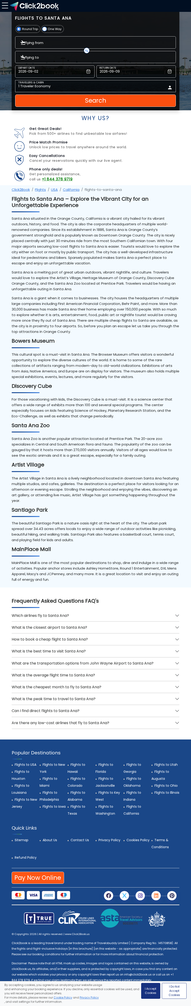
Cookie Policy (63, 997)
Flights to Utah (166, 764)
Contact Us (80, 840)
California (71, 189)
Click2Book (21, 189)
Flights (40, 189)
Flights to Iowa (54, 806)
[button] (4, 5)
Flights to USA (25, 764)
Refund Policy (26, 857)
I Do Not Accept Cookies (174, 991)
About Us (50, 840)
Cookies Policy (138, 840)
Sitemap (21, 840)
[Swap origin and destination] (86, 50)
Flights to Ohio (166, 785)
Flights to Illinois (166, 792)
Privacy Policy (109, 840)
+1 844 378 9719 (57, 179)
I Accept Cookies (150, 991)
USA (54, 189)
